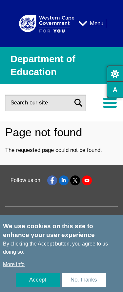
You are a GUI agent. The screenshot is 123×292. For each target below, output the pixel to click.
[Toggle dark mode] (115, 73)
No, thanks (84, 280)
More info (14, 264)
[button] (78, 103)
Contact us (22, 149)
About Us (21, 131)
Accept (37, 280)
